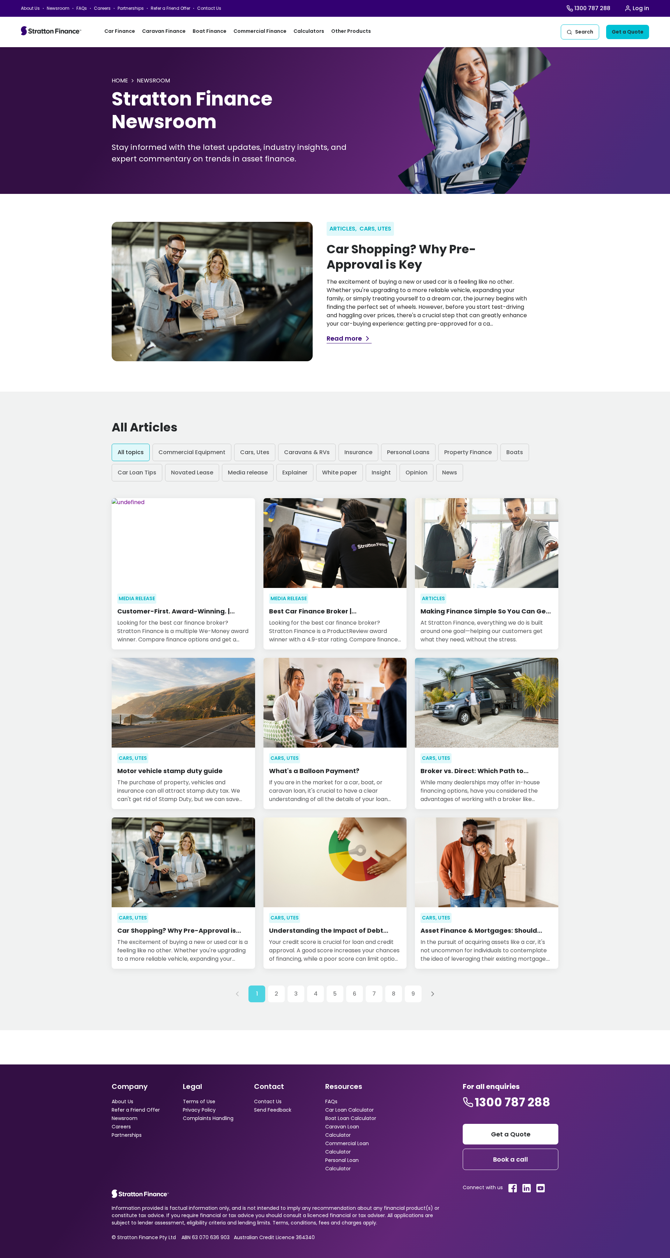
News (449, 472)
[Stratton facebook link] (512, 1188)
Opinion (416, 472)
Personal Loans (408, 452)
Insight (381, 472)
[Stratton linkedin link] (526, 1188)
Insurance (358, 452)
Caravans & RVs (307, 452)
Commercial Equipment (191, 452)
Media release (248, 472)
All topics (131, 452)
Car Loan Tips (137, 472)
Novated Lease (192, 472)
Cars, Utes (254, 452)
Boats (514, 452)
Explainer (294, 472)
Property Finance (468, 452)
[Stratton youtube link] (540, 1188)
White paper (339, 472)
